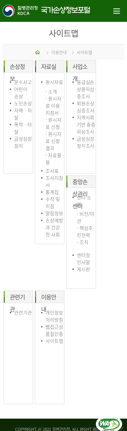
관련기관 (23, 312)
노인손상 (23, 103)
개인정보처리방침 (54, 316)
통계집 (52, 191)
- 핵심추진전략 (85, 231)
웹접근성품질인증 (54, 330)
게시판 (83, 269)
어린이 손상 (20, 92)
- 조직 (82, 242)
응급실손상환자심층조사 (85, 89)
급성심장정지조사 (86, 142)
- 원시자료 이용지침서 (53, 105)
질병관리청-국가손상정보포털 (32, 11)
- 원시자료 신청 (53, 123)
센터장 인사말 (83, 258)
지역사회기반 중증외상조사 (86, 124)
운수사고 (23, 81)
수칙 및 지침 (52, 202)
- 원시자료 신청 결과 (53, 141)
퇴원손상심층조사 (86, 107)
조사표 (52, 170)
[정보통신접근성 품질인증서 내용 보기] (109, 418)
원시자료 (54, 81)
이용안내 (59, 52)
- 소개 (51, 91)
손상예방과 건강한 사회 (54, 227)
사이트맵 (84, 52)
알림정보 (54, 213)
